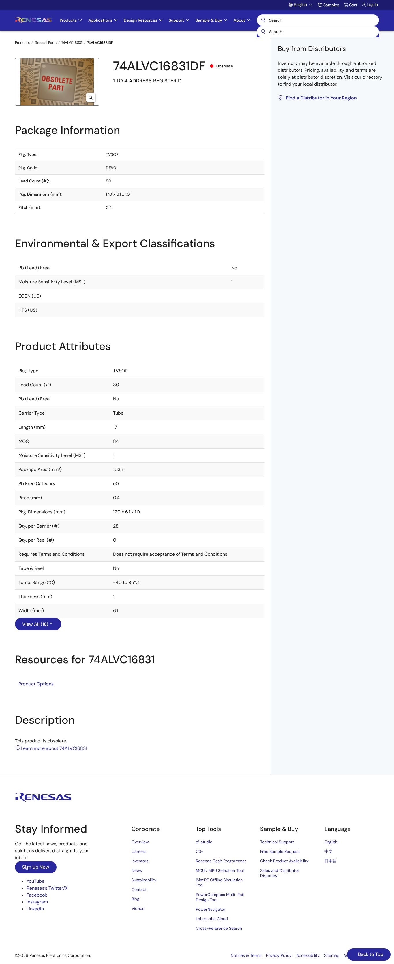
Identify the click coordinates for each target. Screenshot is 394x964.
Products (22, 42)
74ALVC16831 (71, 42)
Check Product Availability (284, 860)
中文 (328, 851)
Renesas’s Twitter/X (47, 888)
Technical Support (277, 841)
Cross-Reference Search (219, 928)
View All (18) (35, 624)
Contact (139, 889)
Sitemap (331, 955)
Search (318, 20)
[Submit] (263, 31)
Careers (139, 851)
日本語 (330, 860)
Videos (138, 908)
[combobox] (318, 31)
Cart (353, 5)
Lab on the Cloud (212, 918)
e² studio (204, 841)
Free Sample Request (280, 851)
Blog (135, 898)
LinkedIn (35, 909)
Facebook (37, 895)
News (137, 870)
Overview (140, 841)
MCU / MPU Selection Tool (220, 870)
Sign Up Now (35, 867)
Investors (140, 860)
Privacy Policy (279, 955)
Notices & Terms (246, 955)
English (330, 841)
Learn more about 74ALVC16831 (54, 748)
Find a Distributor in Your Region (321, 98)
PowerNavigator (210, 909)
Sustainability (144, 879)
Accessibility (308, 955)
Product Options (36, 684)
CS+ (199, 851)
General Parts (46, 42)
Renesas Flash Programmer (221, 860)
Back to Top (370, 954)
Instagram (37, 902)
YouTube (35, 881)
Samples (331, 5)
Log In (372, 4)
